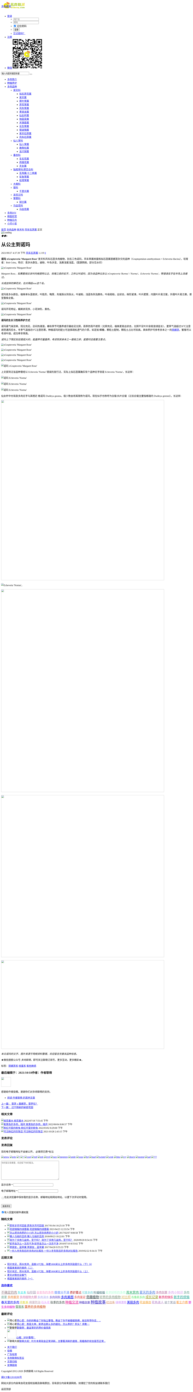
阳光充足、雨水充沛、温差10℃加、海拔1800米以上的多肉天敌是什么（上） (48, 1271)
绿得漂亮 (120, 1302)
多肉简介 (12, 79)
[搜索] (31, 74)
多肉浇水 (43, 1297)
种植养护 (12, 83)
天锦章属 (24, 122)
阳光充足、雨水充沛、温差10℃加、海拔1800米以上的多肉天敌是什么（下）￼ (49, 1264)
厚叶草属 (24, 101)
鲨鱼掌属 (24, 176)
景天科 (17, 90)
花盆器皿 (145, 1302)
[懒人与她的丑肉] (17, 1236)
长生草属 (24, 126)
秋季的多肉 (57, 1302)
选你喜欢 (7, 1285)
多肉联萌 (6, 6)
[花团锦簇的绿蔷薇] (18, 1229)
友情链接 (12, 1365)
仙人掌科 (18, 140)
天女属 (23, 166)
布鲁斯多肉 (138, 1297)
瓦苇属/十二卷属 (28, 173)
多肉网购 (54, 1297)
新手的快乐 (166, 1297)
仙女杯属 (24, 115)
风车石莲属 (25, 137)
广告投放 (12, 1354)
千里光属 (24, 191)
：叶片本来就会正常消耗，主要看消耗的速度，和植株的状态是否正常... (62, 1341)
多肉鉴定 (80, 1297)
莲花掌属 (24, 104)
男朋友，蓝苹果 (35, 1247)
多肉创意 (161, 1292)
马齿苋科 (18, 205)
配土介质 (182, 1302)
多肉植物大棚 (28, 1297)
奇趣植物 (92, 1297)
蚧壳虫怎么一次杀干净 (46, 1243)
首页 (3, 229)
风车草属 (24, 108)
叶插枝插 (99, 1292)
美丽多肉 (133, 1302)
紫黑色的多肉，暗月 (37, 1124)
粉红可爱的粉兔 (29, 1128)
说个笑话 (170, 1302)
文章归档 (12, 1361)
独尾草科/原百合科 (23, 169)
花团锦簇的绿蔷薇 (39, 1229)
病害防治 (35, 1302)
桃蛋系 (22, 1066)
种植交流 (72, 1302)
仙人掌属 (24, 144)
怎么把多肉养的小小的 (46, 1233)
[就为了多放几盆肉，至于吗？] (24, 1240)
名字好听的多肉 (116, 1292)
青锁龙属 (24, 112)
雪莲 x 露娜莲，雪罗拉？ (19, 1103)
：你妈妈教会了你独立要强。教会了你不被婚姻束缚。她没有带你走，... (59, 1320)
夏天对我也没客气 (17, 1275)
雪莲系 (19, 1306)
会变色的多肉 (45, 1292)
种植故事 (98, 1302)
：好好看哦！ (26, 1337)
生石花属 (24, 158)
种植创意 (84, 1302)
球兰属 (23, 202)
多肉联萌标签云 (15, 1358)
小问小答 (12, 223)
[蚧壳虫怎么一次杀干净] (20, 1243)
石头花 (45, 1302)
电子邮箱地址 (9, 1191)
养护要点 (75, 1292)
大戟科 (17, 184)
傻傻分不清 (61, 1292)
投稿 (9, 1350)
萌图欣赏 (12, 216)
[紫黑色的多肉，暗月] (13, 1124)
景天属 (23, 97)
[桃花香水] (7, 1120)
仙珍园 (31, 1292)
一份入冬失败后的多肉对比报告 (61, 1251)
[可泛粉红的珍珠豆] (12, 1131)
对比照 (126, 1297)
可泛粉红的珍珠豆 (33, 1131)
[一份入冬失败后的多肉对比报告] (25, 1251)
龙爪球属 (24, 151)
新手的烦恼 (182, 1297)
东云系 (22, 1292)
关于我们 (12, 1347)
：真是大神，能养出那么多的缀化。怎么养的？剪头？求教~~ (53, 1324)
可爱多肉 (87, 1292)
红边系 (110, 1302)
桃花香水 (19, 1120)
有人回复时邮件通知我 (16, 1212)
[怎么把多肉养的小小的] (20, 1233)
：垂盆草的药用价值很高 (34, 1327)
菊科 (15, 187)
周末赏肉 (132, 1292)
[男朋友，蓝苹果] (17, 1247)
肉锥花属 (24, 162)
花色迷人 (158, 1302)
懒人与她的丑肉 (35, 1236)
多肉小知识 (175, 1292)
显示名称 (7, 1184)
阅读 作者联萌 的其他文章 (21, 1097)
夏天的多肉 (147, 1292)
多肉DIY (11, 213)
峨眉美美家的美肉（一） (20, 1278)
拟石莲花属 (25, 94)
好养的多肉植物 (110, 1297)
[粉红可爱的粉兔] (11, 1128)
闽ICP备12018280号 (11, 1377)
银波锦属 (24, 130)
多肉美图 (67, 1297)
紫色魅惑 (31, 1066)
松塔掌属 (24, 180)
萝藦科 (17, 198)
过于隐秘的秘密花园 (17, 1107)
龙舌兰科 (18, 195)
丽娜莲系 (13, 1066)
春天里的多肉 (10, 1302)
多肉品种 (12, 86)
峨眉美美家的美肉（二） (20, 1268)
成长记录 (152, 1297)
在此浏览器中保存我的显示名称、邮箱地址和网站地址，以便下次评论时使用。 (46, 1197)
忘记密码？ (19, 33)
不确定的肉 (9, 1292)
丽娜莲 (175, 330)
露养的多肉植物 (35, 1306)
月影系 (24, 1302)
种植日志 (12, 220)
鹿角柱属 (24, 148)
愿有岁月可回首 (35, 1225)
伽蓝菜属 (24, 119)
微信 (9, 68)
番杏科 (17, 155)
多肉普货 (13, 1297)
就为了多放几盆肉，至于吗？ (57, 1240)
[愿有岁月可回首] (17, 1225)
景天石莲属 (25, 133)
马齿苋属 (24, 209)
